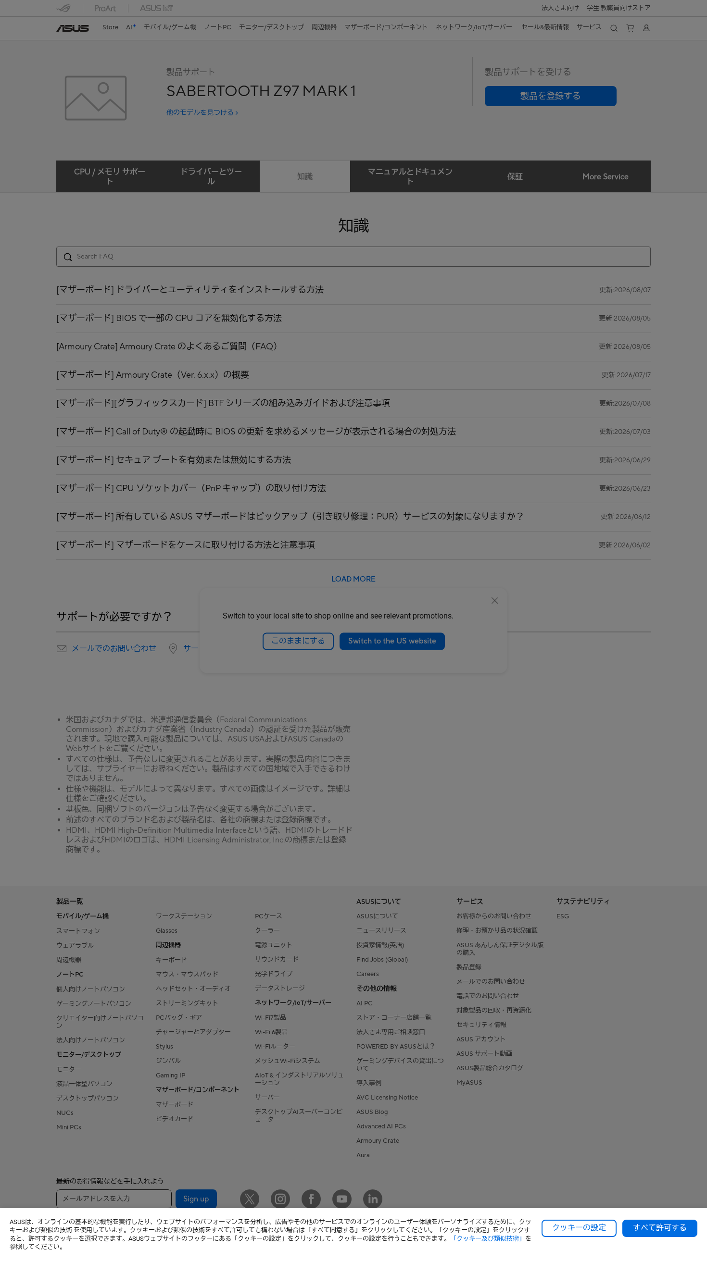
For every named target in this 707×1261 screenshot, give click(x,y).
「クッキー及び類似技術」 (487, 1238)
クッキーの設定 (579, 1228)
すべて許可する (660, 1228)
